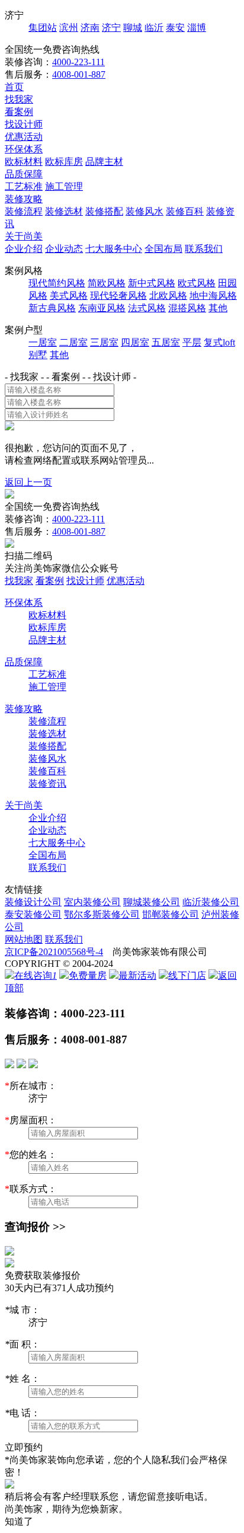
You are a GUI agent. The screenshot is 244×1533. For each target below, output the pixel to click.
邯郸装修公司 (170, 914)
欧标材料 (24, 162)
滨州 (68, 28)
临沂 (154, 28)
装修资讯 (47, 783)
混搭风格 (187, 308)
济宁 (111, 28)
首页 (14, 87)
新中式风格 (151, 283)
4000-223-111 (78, 62)
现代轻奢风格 (118, 295)
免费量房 (88, 975)
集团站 (42, 28)
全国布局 (163, 249)
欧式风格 (197, 283)
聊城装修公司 (151, 902)
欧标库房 (64, 162)
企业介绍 (24, 249)
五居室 (166, 342)
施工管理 (64, 186)
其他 (217, 308)
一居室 (42, 342)
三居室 (104, 342)
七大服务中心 (113, 249)
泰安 (175, 28)
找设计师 (24, 124)
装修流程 (24, 211)
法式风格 (147, 308)
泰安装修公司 (33, 914)
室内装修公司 (92, 902)
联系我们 (204, 249)
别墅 (37, 355)
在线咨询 (35, 975)
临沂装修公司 (210, 902)
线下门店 (187, 975)
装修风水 (144, 211)
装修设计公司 (33, 902)
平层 (191, 342)
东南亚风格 (102, 308)
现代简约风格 (56, 283)
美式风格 (69, 295)
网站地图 (24, 939)
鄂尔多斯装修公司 (102, 914)
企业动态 (64, 249)
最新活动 (137, 975)
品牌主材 (104, 162)
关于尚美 (24, 236)
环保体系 (24, 149)
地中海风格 (213, 295)
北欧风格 (168, 295)
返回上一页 (28, 482)
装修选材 (64, 211)
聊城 (132, 28)
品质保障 (24, 174)
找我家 (19, 99)
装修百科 (185, 211)
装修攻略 (24, 199)
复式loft (219, 342)
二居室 (73, 342)
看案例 (19, 112)
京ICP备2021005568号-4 (54, 952)
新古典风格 (52, 308)
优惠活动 (24, 137)
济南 (90, 28)
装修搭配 (104, 211)
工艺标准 (24, 186)
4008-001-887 (78, 74)
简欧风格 (107, 283)
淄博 (196, 28)
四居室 (135, 342)
